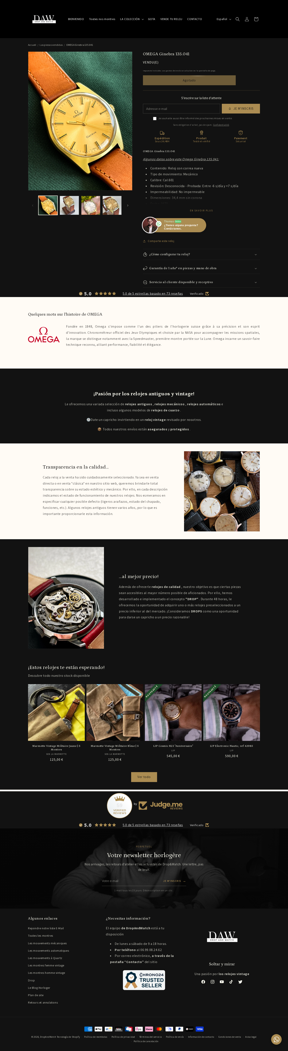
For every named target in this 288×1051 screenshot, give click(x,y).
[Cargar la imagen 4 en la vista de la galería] (112, 205)
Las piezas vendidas (51, 44)
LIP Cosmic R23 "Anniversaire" (173, 746)
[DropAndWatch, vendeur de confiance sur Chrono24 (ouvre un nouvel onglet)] (144, 980)
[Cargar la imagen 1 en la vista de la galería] (48, 205)
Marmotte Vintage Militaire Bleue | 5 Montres (115, 747)
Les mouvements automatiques (48, 950)
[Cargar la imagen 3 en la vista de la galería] (90, 205)
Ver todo (144, 777)
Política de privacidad (123, 1036)
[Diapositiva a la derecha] (127, 205)
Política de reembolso (95, 1036)
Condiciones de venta (229, 1036)
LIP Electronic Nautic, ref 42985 (231, 746)
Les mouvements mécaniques (47, 943)
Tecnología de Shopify (68, 1036)
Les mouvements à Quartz (45, 958)
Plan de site (35, 995)
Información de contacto (201, 1036)
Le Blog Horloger (39, 988)
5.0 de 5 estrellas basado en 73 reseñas (153, 293)
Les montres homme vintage (46, 973)
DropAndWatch (48, 1036)
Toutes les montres (40, 936)
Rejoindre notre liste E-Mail (46, 928)
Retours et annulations (43, 1002)
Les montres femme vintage (46, 965)
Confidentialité (221, 124)
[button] (131, 19)
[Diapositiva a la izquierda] (32, 205)
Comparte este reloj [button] (161, 241)
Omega (100, 326)
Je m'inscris (174, 881)
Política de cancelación (146, 1041)
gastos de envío (173, 70)
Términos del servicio (150, 1036)
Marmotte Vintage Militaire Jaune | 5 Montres (56, 747)
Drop (31, 980)
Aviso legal (251, 1036)
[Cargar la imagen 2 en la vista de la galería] (69, 205)
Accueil (32, 44)
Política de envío (175, 1036)
